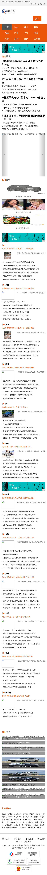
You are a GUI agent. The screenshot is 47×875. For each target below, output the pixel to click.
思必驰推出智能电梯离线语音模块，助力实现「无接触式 (21, 673)
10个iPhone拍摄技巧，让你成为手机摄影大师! (17, 395)
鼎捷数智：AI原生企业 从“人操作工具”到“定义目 (18, 279)
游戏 (36, 33)
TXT (18, 842)
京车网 (34, 819)
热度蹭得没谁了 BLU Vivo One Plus (14, 398)
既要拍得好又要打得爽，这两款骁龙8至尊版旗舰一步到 (20, 269)
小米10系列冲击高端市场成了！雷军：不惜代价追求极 (20, 601)
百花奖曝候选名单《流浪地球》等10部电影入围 (18, 348)
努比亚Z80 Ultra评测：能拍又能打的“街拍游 (17, 276)
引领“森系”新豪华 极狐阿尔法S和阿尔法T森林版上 (19, 431)
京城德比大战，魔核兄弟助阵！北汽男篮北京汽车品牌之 (21, 434)
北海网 (37, 814)
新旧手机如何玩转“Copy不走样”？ (15, 71)
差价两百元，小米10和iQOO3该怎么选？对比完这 (18, 670)
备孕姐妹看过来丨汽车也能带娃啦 (13, 421)
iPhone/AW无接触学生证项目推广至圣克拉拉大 (18, 677)
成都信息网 (8, 825)
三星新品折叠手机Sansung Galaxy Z (14, 647)
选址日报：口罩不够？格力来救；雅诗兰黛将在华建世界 (21, 561)
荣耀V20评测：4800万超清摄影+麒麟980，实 (17, 713)
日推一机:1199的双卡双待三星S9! (13, 302)
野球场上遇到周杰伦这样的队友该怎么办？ (16, 358)
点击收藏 (42, 4)
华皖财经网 (17, 819)
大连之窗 (17, 825)
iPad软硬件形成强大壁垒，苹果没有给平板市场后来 (19, 590)
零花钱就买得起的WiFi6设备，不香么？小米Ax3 (18, 594)
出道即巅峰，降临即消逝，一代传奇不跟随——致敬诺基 (21, 608)
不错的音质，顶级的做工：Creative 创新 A (16, 319)
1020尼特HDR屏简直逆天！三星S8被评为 (18, 123)
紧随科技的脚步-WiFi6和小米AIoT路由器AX (17, 716)
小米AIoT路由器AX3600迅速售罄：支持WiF (17, 630)
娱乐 (26, 27)
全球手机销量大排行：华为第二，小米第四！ (20, 86)
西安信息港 (20, 822)
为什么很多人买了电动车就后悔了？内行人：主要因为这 (21, 644)
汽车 (7, 33)
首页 (7, 27)
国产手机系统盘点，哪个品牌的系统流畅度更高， (22, 111)
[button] (5, 154)
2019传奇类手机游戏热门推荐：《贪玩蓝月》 (20, 89)
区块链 (37, 39)
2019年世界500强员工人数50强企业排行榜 (16, 640)
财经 (16, 27)
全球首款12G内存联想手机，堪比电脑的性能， (21, 126)
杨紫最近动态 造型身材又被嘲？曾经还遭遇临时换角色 (20, 345)
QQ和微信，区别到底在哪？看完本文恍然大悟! (18, 391)
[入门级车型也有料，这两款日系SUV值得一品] (23, 762)
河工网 (25, 814)
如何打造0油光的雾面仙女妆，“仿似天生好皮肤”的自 (20, 474)
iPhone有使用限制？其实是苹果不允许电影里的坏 (18, 634)
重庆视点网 (27, 819)
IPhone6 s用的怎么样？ (10, 680)
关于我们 (5, 839)
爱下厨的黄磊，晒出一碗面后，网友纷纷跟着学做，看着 (21, 352)
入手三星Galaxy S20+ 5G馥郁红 (14, 93)
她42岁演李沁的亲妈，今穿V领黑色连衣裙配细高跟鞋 (20, 463)
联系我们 (17, 839)
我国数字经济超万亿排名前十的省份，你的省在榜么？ (20, 558)
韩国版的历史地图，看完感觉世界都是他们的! (17, 305)
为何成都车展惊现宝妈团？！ (12, 424)
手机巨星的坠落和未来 (10, 554)
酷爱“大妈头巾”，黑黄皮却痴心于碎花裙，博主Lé (18, 467)
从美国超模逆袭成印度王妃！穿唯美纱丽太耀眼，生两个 (21, 477)
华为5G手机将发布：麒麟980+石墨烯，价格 (19, 104)
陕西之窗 (9, 819)
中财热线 (35, 825)
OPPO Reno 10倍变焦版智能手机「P (16, 129)
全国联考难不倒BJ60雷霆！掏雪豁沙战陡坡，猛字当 (19, 438)
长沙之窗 (26, 817)
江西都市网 (30, 822)
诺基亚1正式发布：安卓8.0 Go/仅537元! (15, 315)
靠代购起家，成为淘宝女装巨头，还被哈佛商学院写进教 (21, 637)
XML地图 (29, 839)
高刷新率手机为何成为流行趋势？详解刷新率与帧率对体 (21, 309)
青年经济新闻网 (11, 827)
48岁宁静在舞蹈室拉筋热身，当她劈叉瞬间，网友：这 (20, 355)
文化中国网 (17, 817)
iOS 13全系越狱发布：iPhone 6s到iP (14, 709)
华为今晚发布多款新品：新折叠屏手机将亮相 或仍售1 (20, 597)
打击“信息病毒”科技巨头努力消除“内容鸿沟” (17, 551)
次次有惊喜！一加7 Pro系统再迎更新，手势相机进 (19, 381)
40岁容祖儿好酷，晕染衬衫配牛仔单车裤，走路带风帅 (20, 460)
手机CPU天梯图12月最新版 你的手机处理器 (19, 74)
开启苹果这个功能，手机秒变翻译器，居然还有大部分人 (21, 384)
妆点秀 (39, 827)
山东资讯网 (22, 827)
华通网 (10, 814)
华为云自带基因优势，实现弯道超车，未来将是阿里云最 (21, 604)
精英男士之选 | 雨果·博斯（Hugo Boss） (15, 470)
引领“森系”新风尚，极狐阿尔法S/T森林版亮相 (17, 427)
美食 (7, 39)
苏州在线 (9, 817)
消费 (16, 39)
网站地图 (41, 839)
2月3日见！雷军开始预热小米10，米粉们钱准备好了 (19, 568)
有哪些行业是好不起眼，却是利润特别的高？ (17, 687)
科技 (36, 27)
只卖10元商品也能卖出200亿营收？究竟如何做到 (18, 684)
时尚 (16, 33)
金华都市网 (17, 814)
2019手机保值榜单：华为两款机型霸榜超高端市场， (19, 565)
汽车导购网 (34, 817)
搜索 (37, 19)
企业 (26, 33)
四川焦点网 (31, 827)
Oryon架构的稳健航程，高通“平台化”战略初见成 (18, 265)
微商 (26, 39)
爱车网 (4, 814)
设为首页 (33, 4)
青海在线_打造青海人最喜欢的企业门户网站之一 (16, 2)
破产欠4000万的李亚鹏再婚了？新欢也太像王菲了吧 (19, 388)
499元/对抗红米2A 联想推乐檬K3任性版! (15, 312)
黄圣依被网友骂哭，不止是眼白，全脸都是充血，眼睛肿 (21, 341)
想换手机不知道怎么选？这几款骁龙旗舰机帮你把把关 (20, 272)
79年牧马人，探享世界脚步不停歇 (15, 108)
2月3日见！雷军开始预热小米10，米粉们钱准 (20, 68)
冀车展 (31, 814)
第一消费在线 (26, 825)
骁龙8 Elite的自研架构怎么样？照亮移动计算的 (18, 262)
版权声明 (27, 842)
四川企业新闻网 (10, 822)
